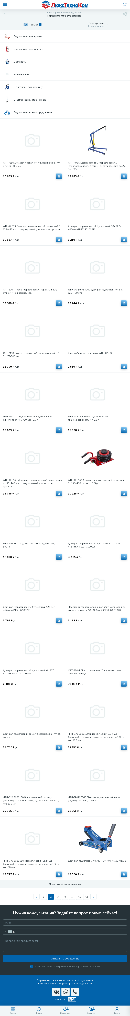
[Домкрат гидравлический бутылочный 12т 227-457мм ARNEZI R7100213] (32, 584)
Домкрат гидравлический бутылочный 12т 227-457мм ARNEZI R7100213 (29, 609)
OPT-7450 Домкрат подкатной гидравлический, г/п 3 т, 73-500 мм (31, 355)
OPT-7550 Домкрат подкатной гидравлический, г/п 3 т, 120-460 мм (31, 164)
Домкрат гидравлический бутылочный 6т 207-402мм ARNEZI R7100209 (29, 672)
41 (79, 896)
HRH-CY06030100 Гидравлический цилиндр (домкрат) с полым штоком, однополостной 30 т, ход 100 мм (96, 737)
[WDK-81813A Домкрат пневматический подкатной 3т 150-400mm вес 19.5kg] (97, 457)
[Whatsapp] (65, 992)
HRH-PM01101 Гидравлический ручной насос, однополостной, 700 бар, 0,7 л (28, 418)
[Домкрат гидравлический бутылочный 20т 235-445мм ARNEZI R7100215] (97, 521)
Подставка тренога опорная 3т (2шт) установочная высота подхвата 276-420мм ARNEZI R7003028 (96, 609)
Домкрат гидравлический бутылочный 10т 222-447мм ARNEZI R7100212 (94, 228)
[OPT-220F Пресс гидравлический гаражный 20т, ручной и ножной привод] (32, 267)
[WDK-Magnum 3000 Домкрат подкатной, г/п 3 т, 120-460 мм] (97, 267)
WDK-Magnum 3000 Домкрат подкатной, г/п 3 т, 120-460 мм (95, 291)
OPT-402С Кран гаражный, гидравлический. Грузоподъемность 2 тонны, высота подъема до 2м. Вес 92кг (97, 166)
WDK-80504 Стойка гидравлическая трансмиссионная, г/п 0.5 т (88, 418)
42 (86, 896)
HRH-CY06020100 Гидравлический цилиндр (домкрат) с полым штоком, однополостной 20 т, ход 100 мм (31, 800)
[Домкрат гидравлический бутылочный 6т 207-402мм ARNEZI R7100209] (32, 648)
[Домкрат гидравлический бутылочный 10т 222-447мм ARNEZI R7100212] (97, 204)
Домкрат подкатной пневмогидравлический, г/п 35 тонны (32, 735)
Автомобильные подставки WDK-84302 (90, 353)
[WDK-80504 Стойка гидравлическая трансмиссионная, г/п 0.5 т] (97, 394)
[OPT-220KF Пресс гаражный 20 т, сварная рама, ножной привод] (97, 648)
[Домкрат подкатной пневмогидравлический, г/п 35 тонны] (32, 711)
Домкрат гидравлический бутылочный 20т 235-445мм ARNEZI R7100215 (94, 545)
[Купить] (59, 176)
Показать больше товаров (65, 884)
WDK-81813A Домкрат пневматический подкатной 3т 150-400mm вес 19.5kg (96, 482)
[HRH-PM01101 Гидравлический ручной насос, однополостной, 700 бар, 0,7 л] (32, 394)
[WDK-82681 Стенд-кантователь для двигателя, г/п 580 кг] (32, 521)
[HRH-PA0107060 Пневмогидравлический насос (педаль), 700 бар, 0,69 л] (97, 775)
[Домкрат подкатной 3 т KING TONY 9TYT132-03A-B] (97, 838)
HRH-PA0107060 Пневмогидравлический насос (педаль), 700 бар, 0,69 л (94, 799)
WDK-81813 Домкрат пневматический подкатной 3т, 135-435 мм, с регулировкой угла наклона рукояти (32, 228)
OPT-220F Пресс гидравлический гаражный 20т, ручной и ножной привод (30, 291)
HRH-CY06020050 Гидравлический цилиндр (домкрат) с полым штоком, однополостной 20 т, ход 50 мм (31, 864)
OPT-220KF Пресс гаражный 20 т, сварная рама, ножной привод (95, 672)
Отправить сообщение (65, 958)
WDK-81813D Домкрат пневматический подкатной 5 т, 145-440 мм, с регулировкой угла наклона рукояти (32, 483)
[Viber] (75, 992)
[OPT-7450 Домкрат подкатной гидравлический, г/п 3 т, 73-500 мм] (32, 331)
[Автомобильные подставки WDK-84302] (97, 331)
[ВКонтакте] (56, 992)
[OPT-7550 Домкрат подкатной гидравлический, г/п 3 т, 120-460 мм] (32, 140)
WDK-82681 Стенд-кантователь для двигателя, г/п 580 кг (31, 545)
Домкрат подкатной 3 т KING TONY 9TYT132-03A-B (97, 860)
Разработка (60, 999)
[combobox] (9, 931)
